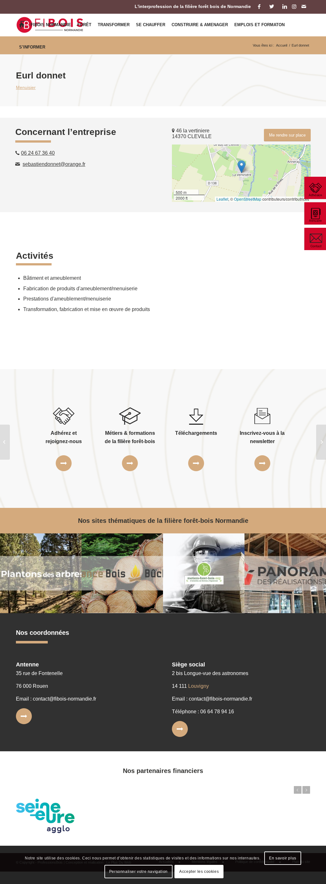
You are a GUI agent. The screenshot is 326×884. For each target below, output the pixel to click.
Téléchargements (196, 433)
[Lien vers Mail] (303, 6)
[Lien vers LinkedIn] (284, 6)
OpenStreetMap (247, 199)
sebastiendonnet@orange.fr (54, 164)
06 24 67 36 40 (38, 153)
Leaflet (222, 199)
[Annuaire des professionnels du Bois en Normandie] (315, 213)
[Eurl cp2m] (5, 442)
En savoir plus (282, 858)
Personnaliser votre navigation (138, 871)
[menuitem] (21, 25)
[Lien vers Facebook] (259, 6)
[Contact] (315, 239)
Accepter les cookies (199, 871)
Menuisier (26, 87)
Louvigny (198, 686)
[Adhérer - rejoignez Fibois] (315, 188)
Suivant (306, 790)
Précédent (297, 790)
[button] (241, 166)
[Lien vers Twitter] (271, 6)
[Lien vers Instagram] (294, 6)
